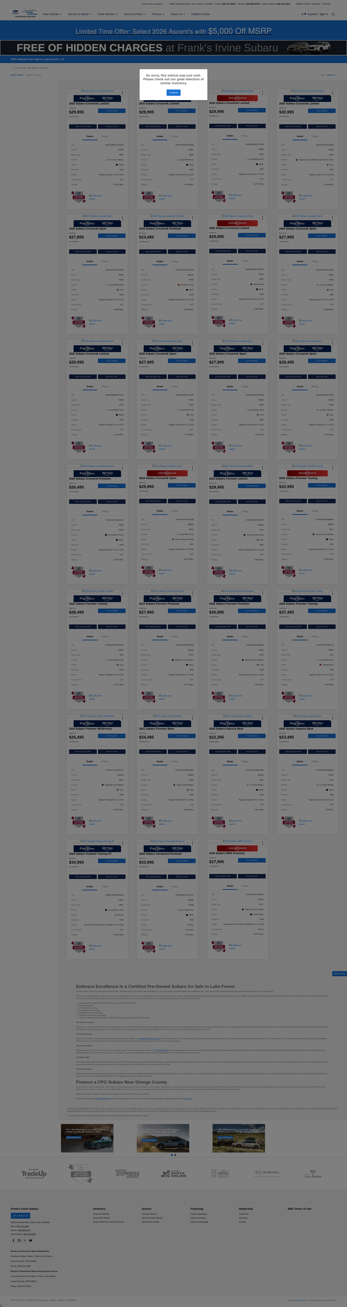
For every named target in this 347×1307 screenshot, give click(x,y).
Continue (173, 92)
